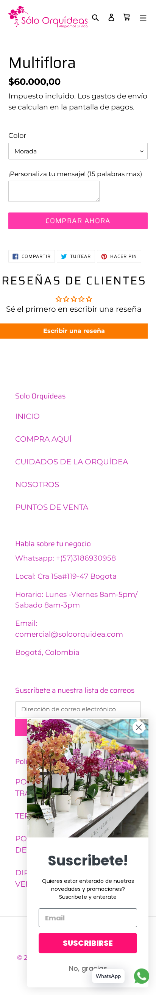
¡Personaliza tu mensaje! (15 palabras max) (75, 174)
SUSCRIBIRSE (88, 943)
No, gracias (88, 968)
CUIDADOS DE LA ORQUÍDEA (71, 461)
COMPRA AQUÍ (43, 439)
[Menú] (143, 17)
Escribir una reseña (74, 330)
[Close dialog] (138, 727)
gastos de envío (119, 96)
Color (17, 135)
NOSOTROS (37, 484)
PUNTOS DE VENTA (51, 507)
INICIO (27, 416)
